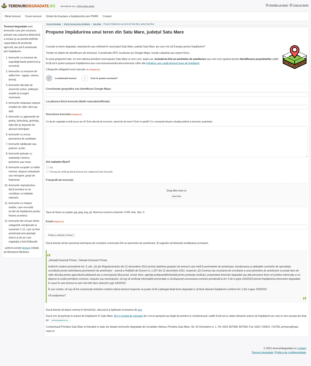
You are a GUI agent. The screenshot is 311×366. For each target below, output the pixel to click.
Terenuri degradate (262, 352)
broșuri (26, 248)
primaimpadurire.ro (60, 320)
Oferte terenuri (12, 16)
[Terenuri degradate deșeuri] (28, 5)
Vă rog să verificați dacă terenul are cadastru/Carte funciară (81, 171)
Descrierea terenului (64, 114)
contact (302, 348)
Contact (107, 16)
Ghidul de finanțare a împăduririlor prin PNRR (72, 16)
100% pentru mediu (85, 6)
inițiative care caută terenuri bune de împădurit (172, 63)
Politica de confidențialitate (290, 352)
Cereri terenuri (33, 16)
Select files (176, 196)
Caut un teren (301, 5)
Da (51, 167)
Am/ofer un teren (278, 5)
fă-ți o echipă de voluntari (128, 316)
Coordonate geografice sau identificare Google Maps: (78, 88)
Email (55, 221)
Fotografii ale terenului (59, 180)
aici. (140, 309)
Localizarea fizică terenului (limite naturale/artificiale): (78, 101)
